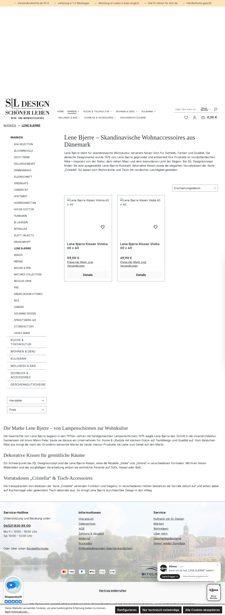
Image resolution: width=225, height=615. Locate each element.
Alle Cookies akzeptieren (202, 610)
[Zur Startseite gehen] (28, 108)
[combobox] (192, 109)
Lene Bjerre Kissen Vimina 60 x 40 (87, 246)
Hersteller (15, 400)
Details (88, 275)
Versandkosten (101, 604)
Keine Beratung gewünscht (195, 576)
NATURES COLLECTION (27, 274)
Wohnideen (160, 528)
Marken (158, 523)
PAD (16, 287)
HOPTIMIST (21, 196)
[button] (189, 571)
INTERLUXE (20, 228)
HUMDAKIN (20, 215)
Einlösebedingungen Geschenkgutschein (105, 548)
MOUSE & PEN (22, 267)
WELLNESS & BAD (23, 366)
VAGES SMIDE (22, 333)
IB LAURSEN (21, 222)
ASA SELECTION (23, 144)
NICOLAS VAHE (22, 280)
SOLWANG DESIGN (25, 313)
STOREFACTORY (24, 326)
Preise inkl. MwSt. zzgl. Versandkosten (80, 264)
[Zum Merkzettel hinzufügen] (102, 227)
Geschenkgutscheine (167, 538)
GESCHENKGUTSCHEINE (28, 384)
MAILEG (18, 254)
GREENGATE (21, 183)
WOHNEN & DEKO (23, 351)
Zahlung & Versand (91, 533)
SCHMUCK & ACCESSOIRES (21, 375)
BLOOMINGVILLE (23, 150)
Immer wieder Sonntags (169, 543)
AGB (82, 528)
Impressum (86, 519)
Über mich (160, 533)
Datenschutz (87, 523)
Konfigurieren (127, 610)
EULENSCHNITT (23, 176)
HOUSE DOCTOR (24, 209)
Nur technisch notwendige (161, 610)
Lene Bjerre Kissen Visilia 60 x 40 (140, 246)
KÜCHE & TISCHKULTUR (21, 342)
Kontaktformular (38, 548)
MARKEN (17, 137)
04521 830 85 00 (17, 526)
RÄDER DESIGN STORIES (28, 293)
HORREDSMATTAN (25, 202)
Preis (12, 409)
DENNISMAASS (22, 170)
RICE (16, 300)
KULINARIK (18, 358)
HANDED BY (21, 189)
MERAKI (18, 261)
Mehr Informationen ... (17, 611)
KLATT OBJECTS (24, 235)
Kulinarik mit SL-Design (168, 519)
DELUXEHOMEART (25, 163)
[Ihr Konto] (194, 117)
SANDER (19, 306)
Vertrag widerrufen (112, 590)
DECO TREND (22, 157)
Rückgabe (85, 543)
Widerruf (84, 538)
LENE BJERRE (22, 248)
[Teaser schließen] (218, 565)
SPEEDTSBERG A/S (25, 319)
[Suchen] (215, 109)
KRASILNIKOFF (22, 241)
